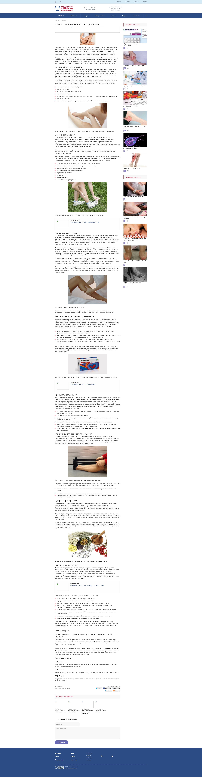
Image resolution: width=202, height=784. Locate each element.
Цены (113, 16)
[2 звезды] (57, 688)
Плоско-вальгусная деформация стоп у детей (134, 261)
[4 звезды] (59, 688)
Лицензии (136, 1)
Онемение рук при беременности (133, 196)
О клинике (118, 1)
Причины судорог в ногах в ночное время (60, 711)
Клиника (74, 16)
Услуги (86, 16)
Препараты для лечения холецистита (134, 86)
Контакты (137, 16)
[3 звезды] (58, 688)
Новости (127, 1)
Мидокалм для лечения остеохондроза (130, 44)
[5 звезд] (61, 688)
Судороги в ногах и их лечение (100, 711)
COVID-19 (61, 16)
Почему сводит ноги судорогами (82, 384)
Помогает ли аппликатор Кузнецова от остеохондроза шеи (134, 239)
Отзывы (145, 1)
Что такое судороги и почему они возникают (87, 585)
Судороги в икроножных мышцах (133, 66)
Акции (124, 16)
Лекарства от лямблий (130, 148)
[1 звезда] (55, 688)
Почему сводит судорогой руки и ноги (84, 222)
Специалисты (100, 16)
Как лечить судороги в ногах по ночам (73, 711)
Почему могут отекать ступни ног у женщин (134, 217)
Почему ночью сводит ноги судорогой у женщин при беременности (87, 712)
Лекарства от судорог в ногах (132, 168)
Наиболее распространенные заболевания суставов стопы (132, 283)
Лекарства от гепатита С (130, 106)
